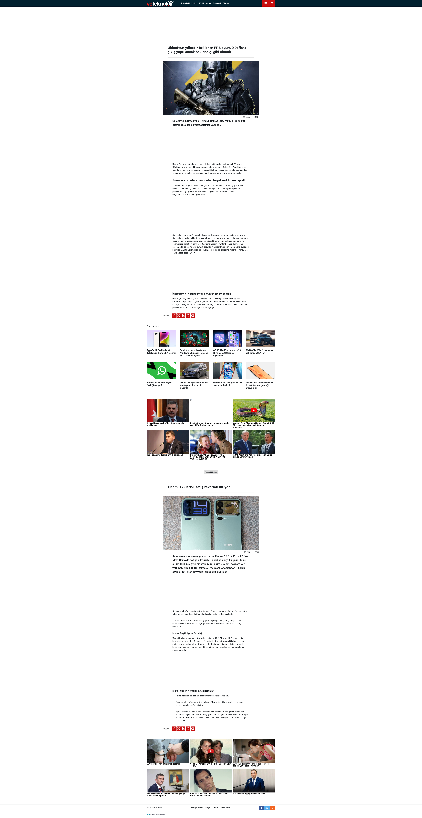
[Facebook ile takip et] (261, 808)
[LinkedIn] (183, 315)
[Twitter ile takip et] (267, 808)
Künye (208, 808)
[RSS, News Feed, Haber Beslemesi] (272, 808)
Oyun (208, 3)
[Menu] (266, 3)
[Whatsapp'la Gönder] (188, 315)
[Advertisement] (211, 25)
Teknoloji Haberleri (189, 3)
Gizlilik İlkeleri (225, 808)
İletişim (215, 808)
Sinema (226, 3)
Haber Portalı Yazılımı (157, 815)
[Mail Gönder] (193, 315)
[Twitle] (178, 315)
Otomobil (217, 3)
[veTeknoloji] (160, 3)
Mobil (201, 3)
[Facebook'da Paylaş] (174, 315)
